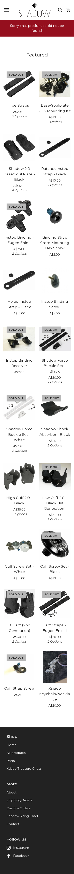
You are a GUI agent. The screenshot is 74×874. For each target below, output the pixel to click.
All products (16, 753)
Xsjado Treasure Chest (24, 768)
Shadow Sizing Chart (22, 816)
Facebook (21, 856)
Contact (13, 824)
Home (12, 745)
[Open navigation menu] (6, 10)
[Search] (60, 10)
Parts (11, 761)
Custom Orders (18, 808)
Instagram (21, 848)
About (11, 792)
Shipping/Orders (19, 800)
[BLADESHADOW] (35, 9)
